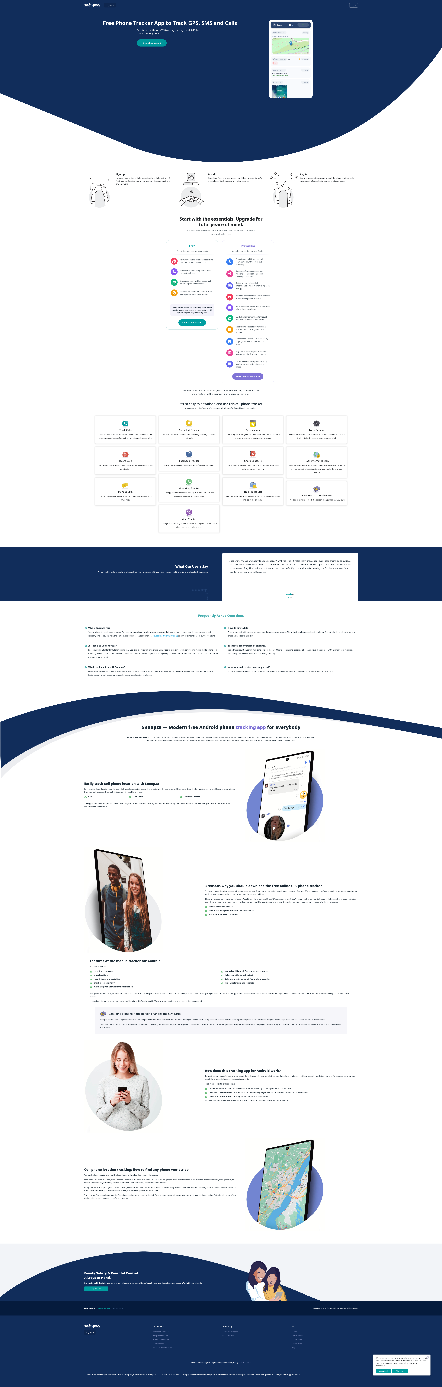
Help (293, 1348)
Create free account (151, 43)
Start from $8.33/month (248, 376)
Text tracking (158, 1344)
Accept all (383, 1371)
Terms (294, 1331)
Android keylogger (230, 1331)
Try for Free (96, 1288)
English (109, 5)
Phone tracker (228, 1335)
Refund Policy (296, 1344)
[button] (288, 597)
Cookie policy (296, 1340)
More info (400, 1371)
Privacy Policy (296, 1335)
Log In (353, 5)
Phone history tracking (162, 1348)
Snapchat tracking (160, 1335)
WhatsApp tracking (161, 1340)
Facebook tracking (161, 1331)
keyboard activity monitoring (165, 636)
